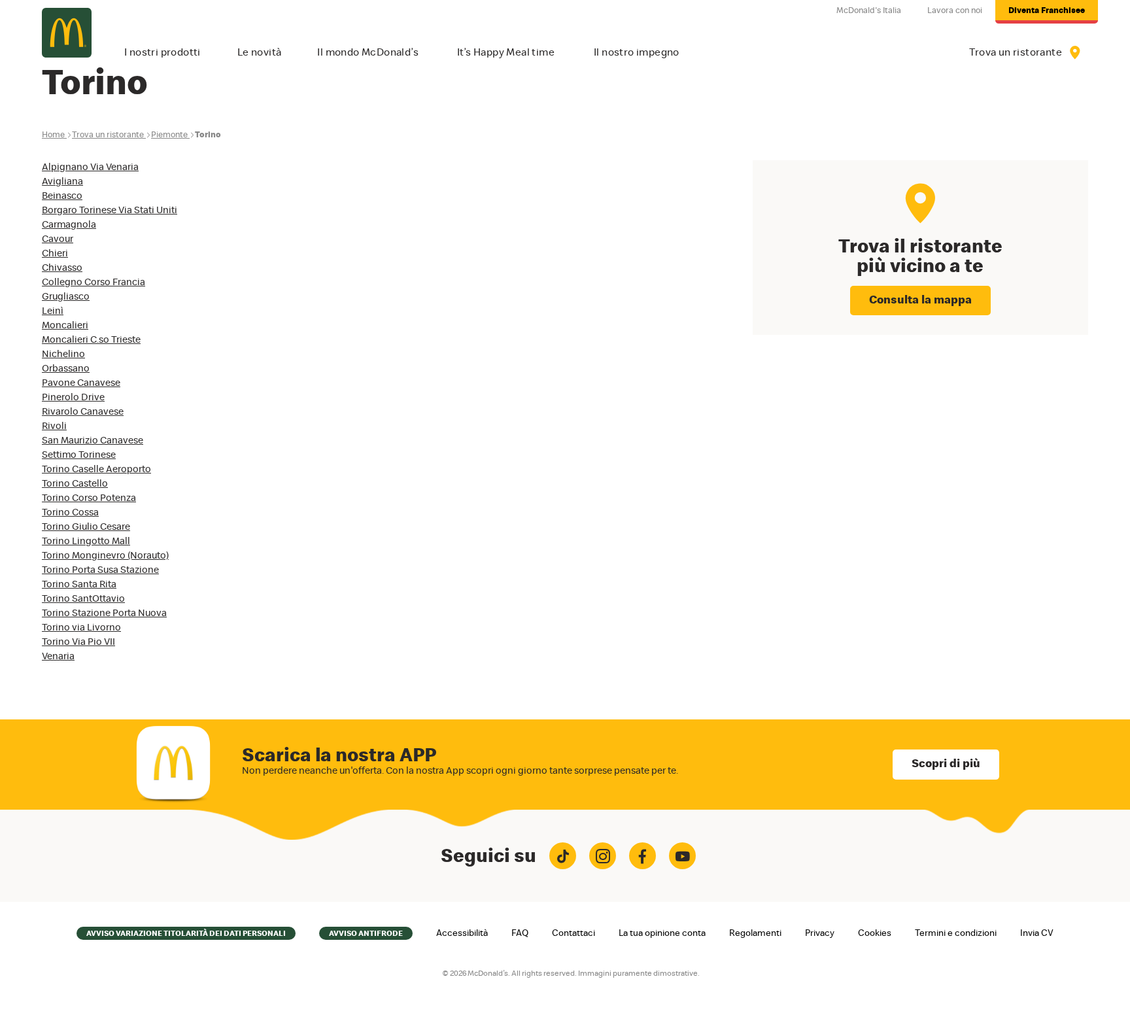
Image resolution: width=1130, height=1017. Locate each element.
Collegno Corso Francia (93, 282)
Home (53, 135)
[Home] (67, 32)
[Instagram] (602, 855)
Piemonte (169, 135)
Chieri (55, 253)
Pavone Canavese (81, 383)
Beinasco (62, 196)
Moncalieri (65, 325)
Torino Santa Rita (79, 584)
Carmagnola (69, 225)
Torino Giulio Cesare (86, 527)
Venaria (58, 656)
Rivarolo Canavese (83, 412)
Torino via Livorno (81, 627)
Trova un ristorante (108, 135)
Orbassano (66, 368)
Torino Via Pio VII (78, 642)
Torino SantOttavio (83, 599)
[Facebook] (642, 855)
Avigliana (62, 181)
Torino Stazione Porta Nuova (104, 613)
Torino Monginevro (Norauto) (105, 555)
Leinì (52, 311)
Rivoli (54, 426)
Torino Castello (75, 484)
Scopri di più (946, 764)
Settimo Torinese (79, 455)
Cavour (57, 239)
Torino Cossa (70, 512)
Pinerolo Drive (73, 397)
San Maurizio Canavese (92, 440)
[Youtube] (682, 855)
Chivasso (62, 268)
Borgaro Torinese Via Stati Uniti (109, 210)
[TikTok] (562, 855)
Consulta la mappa (920, 300)
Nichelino (63, 354)
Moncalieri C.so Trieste (91, 340)
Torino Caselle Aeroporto (96, 469)
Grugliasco (66, 297)
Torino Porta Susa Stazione (100, 570)
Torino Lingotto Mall (86, 541)
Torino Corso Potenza (89, 498)
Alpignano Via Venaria (90, 167)
